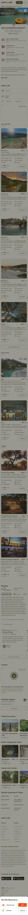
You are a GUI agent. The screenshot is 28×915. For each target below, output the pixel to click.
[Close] (14, 457)
